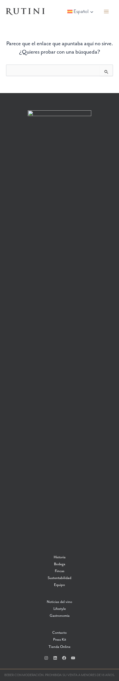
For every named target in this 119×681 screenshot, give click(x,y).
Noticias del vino (59, 602)
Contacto (59, 633)
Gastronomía (60, 616)
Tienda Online (59, 647)
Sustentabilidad (59, 578)
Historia (60, 557)
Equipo (59, 585)
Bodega (59, 564)
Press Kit (59, 640)
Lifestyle (59, 609)
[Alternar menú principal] (106, 12)
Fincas (59, 571)
